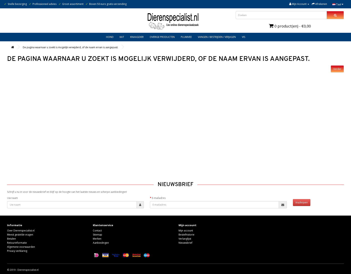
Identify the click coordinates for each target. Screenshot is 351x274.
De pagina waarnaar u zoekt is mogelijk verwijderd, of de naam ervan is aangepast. (70, 47)
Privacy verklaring (17, 251)
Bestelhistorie (186, 234)
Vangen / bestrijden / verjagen (217, 37)
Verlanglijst (185, 238)
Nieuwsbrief (185, 242)
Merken (97, 238)
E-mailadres (159, 198)
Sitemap (97, 234)
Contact (97, 230)
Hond (110, 37)
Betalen (11, 238)
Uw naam (12, 198)
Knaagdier (137, 37)
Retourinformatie (17, 242)
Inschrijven (302, 202)
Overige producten (162, 37)
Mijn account (186, 230)
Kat (122, 37)
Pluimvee (186, 37)
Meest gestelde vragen (20, 234)
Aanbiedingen (101, 242)
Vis (243, 37)
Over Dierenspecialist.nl (21, 230)
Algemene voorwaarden (21, 247)
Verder (337, 69)
